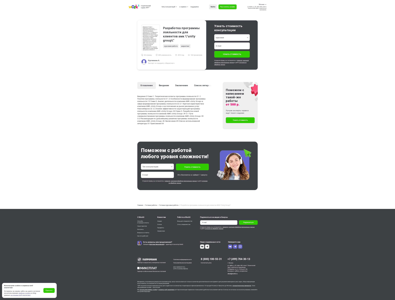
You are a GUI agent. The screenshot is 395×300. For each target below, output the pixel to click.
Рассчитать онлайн (227, 7)
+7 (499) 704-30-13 (239, 259)
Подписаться (248, 222)
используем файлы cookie (148, 289)
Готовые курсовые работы (168, 205)
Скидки (159, 221)
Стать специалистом (183, 224)
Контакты (140, 229)
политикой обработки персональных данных (184, 181)
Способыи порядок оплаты (143, 222)
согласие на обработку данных (214, 228)
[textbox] (156, 167)
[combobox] (232, 37)
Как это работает (142, 236)
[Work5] (134, 7)
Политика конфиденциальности (182, 259)
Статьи (159, 224)
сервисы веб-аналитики (166, 289)
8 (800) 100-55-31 (211, 259)
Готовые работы (151, 205)
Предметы (160, 227)
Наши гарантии (142, 226)
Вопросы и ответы (143, 232)
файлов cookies (25, 293)
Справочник (161, 231)
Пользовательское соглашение (182, 263)
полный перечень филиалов (242, 285)
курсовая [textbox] (220, 38)
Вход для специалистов (184, 221)
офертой (239, 60)
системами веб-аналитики (20, 295)
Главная (140, 205)
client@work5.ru (232, 273)
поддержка (195, 7)
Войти (213, 7)
